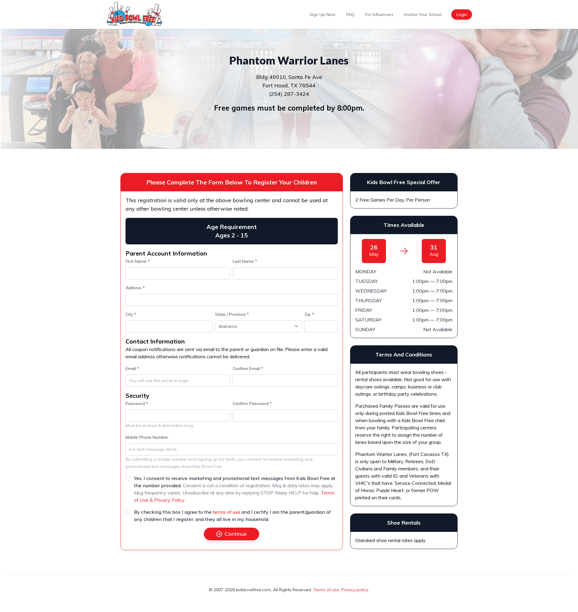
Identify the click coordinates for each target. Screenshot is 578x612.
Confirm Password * (252, 403)
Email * (132, 368)
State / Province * (232, 314)
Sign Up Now (322, 14)
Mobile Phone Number (147, 437)
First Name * (138, 261)
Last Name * (245, 261)
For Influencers (379, 14)
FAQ (350, 14)
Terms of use (326, 589)
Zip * (309, 314)
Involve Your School (423, 14)
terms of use (226, 512)
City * (131, 314)
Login (461, 14)
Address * (135, 287)
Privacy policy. (354, 589)
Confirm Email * (248, 368)
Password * (137, 403)
